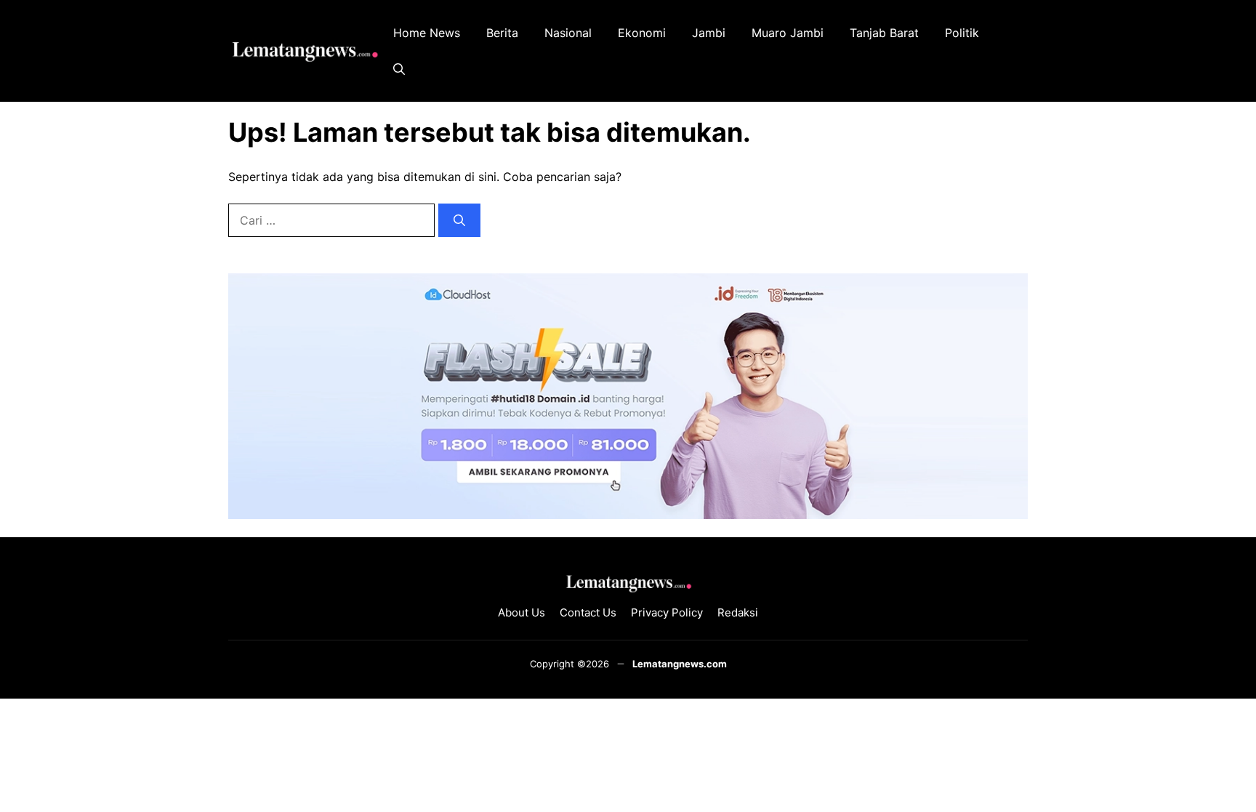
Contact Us (588, 612)
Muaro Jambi (788, 32)
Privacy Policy (667, 612)
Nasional (568, 32)
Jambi (708, 32)
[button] (399, 69)
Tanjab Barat (884, 32)
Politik (962, 32)
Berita (502, 32)
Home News (426, 32)
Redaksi (737, 612)
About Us (521, 612)
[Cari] (459, 220)
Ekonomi (642, 32)
